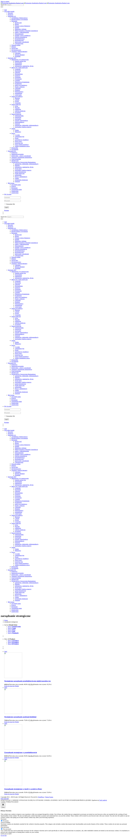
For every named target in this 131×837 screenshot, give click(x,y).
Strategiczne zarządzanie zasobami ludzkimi (20, 717)
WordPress (41, 797)
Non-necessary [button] (5, 827)
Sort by (14, 626)
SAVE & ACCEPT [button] (6, 834)
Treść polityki (103, 800)
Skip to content (5, 1)
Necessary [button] (4, 819)
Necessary (6, 821)
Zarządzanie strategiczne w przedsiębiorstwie (20, 752)
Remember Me (10, 204)
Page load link (5, 798)
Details (17, 686)
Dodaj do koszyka (9, 686)
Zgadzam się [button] (95, 800)
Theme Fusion (49, 797)
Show (13, 640)
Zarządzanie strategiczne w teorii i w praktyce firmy (23, 789)
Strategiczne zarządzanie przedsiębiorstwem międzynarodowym (27, 681)
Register (6, 210)
